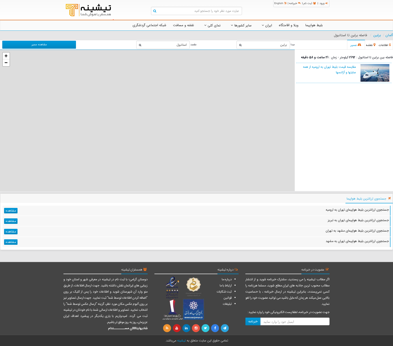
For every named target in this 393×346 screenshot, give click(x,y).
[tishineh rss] (167, 328)
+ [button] (6, 56)
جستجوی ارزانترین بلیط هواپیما (366, 198)
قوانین (228, 297)
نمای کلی (214, 25)
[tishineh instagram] (196, 328)
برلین (377, 35)
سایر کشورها (242, 25)
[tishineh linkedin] (186, 328)
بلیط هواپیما (314, 25)
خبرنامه (293, 3)
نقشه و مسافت (183, 25)
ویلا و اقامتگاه (288, 25)
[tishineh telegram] (225, 328)
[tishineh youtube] (177, 328)
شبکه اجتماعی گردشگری (149, 25)
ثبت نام (307, 3)
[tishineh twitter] (206, 328)
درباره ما (227, 279)
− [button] (6, 63)
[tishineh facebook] (215, 328)
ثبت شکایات (224, 291)
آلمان (389, 35)
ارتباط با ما (226, 285)
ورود (322, 3)
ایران (268, 25)
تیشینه (181, 340)
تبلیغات (227, 303)
